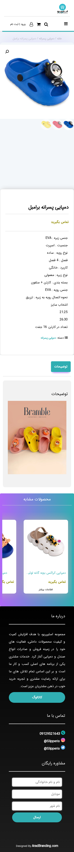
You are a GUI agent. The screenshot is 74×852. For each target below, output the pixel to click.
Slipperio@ (52, 741)
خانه (59, 38)
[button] (7, 51)
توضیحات (60, 366)
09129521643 (50, 733)
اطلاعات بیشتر (46, 589)
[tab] (61, 366)
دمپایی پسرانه (46, 38)
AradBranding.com (45, 845)
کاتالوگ (37, 697)
